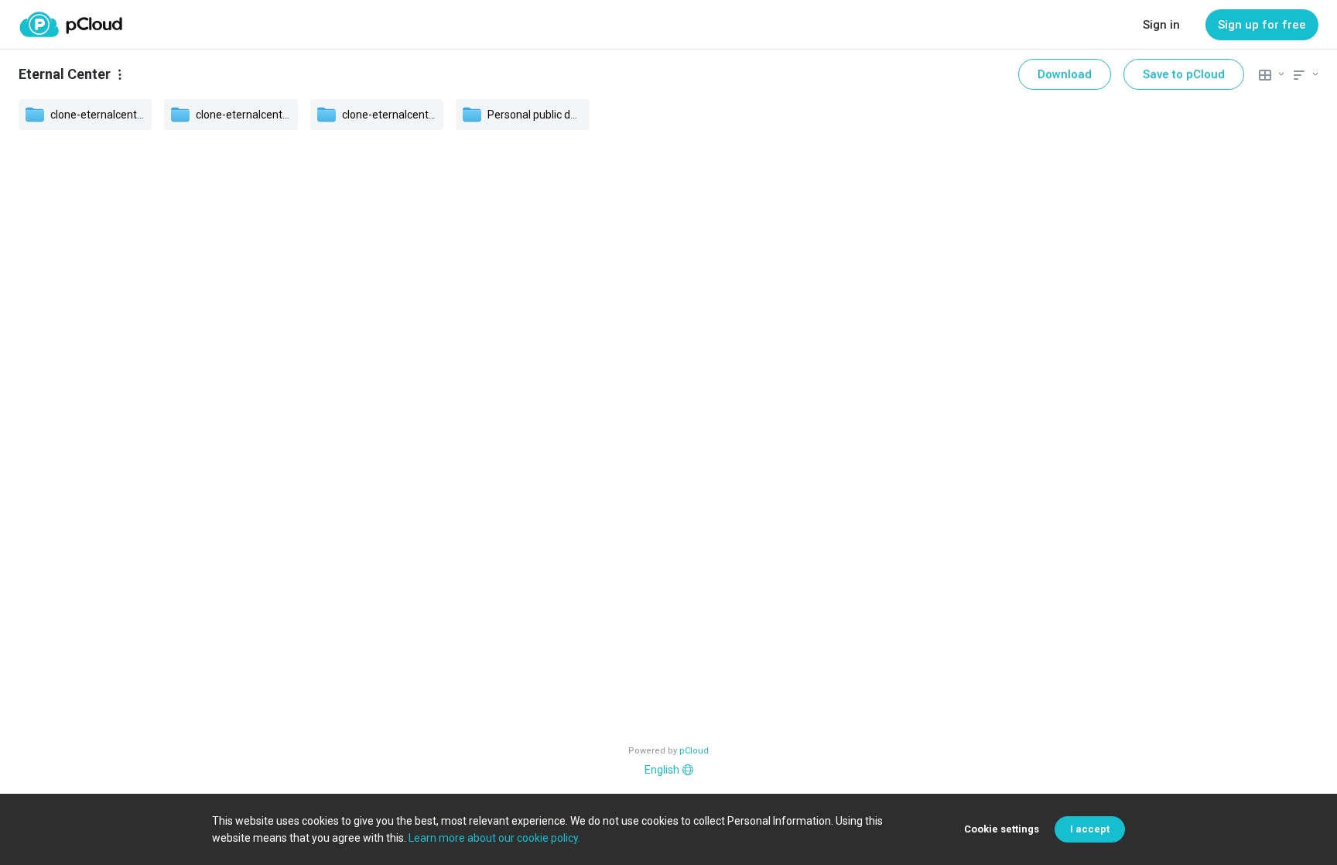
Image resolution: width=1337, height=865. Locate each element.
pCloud (694, 751)
